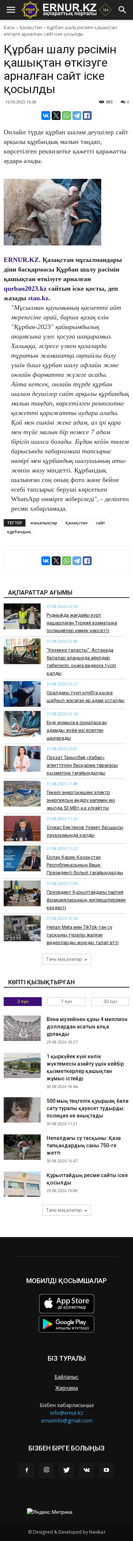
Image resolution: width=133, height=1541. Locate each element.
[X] (56, 115)
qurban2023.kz (25, 288)
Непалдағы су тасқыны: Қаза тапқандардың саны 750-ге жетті (84, 1145)
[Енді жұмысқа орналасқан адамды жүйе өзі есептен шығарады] (22, 724)
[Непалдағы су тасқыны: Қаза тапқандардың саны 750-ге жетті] (22, 1147)
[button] (122, 10)
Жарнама (66, 1387)
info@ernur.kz (66, 1412)
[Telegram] (76, 115)
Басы (9, 27)
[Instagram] (46, 1470)
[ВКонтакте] (45, 115)
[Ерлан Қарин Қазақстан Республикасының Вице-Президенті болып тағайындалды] (22, 858)
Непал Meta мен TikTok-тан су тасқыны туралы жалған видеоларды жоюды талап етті (83, 934)
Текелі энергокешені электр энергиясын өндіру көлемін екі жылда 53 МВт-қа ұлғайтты (81, 800)
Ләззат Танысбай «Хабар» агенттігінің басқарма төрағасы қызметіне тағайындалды (82, 765)
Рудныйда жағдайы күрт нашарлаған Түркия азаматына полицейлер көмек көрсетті (82, 622)
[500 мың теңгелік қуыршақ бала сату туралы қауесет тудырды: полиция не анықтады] (22, 1110)
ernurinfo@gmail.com (66, 1420)
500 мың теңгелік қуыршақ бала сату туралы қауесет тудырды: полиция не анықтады (88, 1108)
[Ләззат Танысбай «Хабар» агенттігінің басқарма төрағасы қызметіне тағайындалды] (22, 759)
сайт (100, 522)
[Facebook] (26, 1470)
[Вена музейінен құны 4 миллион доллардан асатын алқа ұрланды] (22, 1028)
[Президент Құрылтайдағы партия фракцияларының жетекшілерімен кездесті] (22, 893)
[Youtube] (106, 1470)
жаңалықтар (43, 522)
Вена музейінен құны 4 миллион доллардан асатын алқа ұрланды (87, 1026)
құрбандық (19, 531)
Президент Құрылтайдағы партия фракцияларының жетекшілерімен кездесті (86, 899)
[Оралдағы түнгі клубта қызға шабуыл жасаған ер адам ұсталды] (22, 694)
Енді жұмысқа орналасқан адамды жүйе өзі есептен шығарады (77, 730)
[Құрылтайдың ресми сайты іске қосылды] (22, 1184)
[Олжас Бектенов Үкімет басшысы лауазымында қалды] (22, 829)
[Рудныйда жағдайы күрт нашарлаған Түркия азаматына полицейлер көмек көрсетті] (22, 616)
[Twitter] (66, 1470)
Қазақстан (31, 27)
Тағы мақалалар (64, 959)
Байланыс (66, 1376)
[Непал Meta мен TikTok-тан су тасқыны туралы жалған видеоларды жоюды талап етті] (22, 928)
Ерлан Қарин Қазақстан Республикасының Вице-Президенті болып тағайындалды (85, 864)
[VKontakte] (86, 1470)
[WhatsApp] (66, 115)
